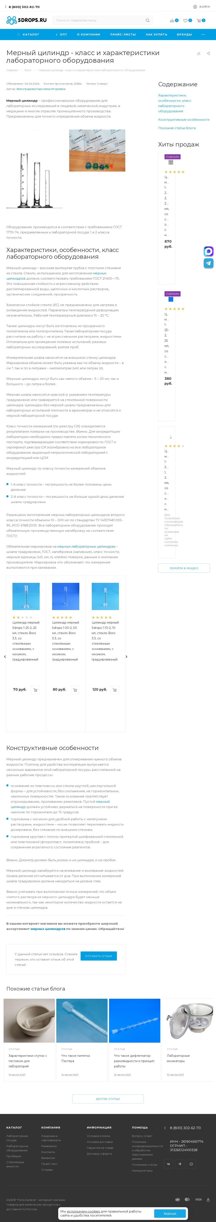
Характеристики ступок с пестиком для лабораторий (28, 1061)
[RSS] (198, 53)
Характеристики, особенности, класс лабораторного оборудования (174, 103)
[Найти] (147, 20)
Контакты (48, 1152)
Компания (50, 1127)
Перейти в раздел (184, 568)
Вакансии (48, 1158)
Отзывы (47, 1169)
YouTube (191, 1160)
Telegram (180, 1160)
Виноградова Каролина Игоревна (41, 89)
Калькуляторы (142, 1170)
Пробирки (13, 1156)
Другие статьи (108, 1098)
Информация (99, 1127)
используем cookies (83, 1211)
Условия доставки (100, 1142)
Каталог (14, 1127)
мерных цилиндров (48, 929)
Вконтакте (168, 1160)
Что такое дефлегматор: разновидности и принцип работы (134, 1061)
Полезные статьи (144, 1164)
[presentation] (5, 656)
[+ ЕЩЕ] (203, 34)
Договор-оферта (99, 1153)
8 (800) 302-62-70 (24, 7)
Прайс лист (49, 1163)
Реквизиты (49, 1146)
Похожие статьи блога (177, 128)
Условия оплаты (98, 1136)
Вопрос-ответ (142, 1136)
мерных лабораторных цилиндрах (86, 546)
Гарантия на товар (100, 1147)
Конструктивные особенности (183, 120)
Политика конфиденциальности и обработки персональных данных (147, 1150)
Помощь (140, 1127)
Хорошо (170, 1213)
